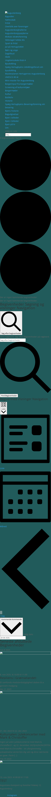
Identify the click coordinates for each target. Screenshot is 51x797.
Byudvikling (10, 63)
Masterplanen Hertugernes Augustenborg (25, 73)
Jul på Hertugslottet (14, 46)
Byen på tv (10, 124)
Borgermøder (11, 90)
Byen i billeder (12, 117)
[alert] (25, 297)
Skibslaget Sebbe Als (15, 40)
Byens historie (12, 110)
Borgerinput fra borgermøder (19, 84)
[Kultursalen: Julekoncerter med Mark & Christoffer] (25, 693)
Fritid (7, 23)
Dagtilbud (9, 53)
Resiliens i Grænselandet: (18, 678)
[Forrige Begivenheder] (25, 609)
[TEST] (25, 762)
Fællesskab (10, 19)
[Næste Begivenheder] (1, 612)
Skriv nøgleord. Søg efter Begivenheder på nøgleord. (25, 336)
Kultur (8, 94)
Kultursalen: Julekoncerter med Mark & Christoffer (22, 735)
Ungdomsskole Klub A (15, 60)
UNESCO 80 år (12, 77)
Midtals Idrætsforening (16, 36)
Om (6, 127)
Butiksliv (9, 97)
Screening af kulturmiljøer (17, 87)
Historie (8, 100)
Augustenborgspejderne (16, 33)
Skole (7, 56)
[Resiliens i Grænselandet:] (25, 653)
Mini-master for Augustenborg (19, 80)
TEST (3, 780)
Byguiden (9, 16)
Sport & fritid (11, 43)
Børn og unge (11, 50)
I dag (2, 616)
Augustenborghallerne (15, 29)
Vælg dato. (28, 634)
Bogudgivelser (12, 114)
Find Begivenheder (9, 395)
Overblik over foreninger (16, 26)
